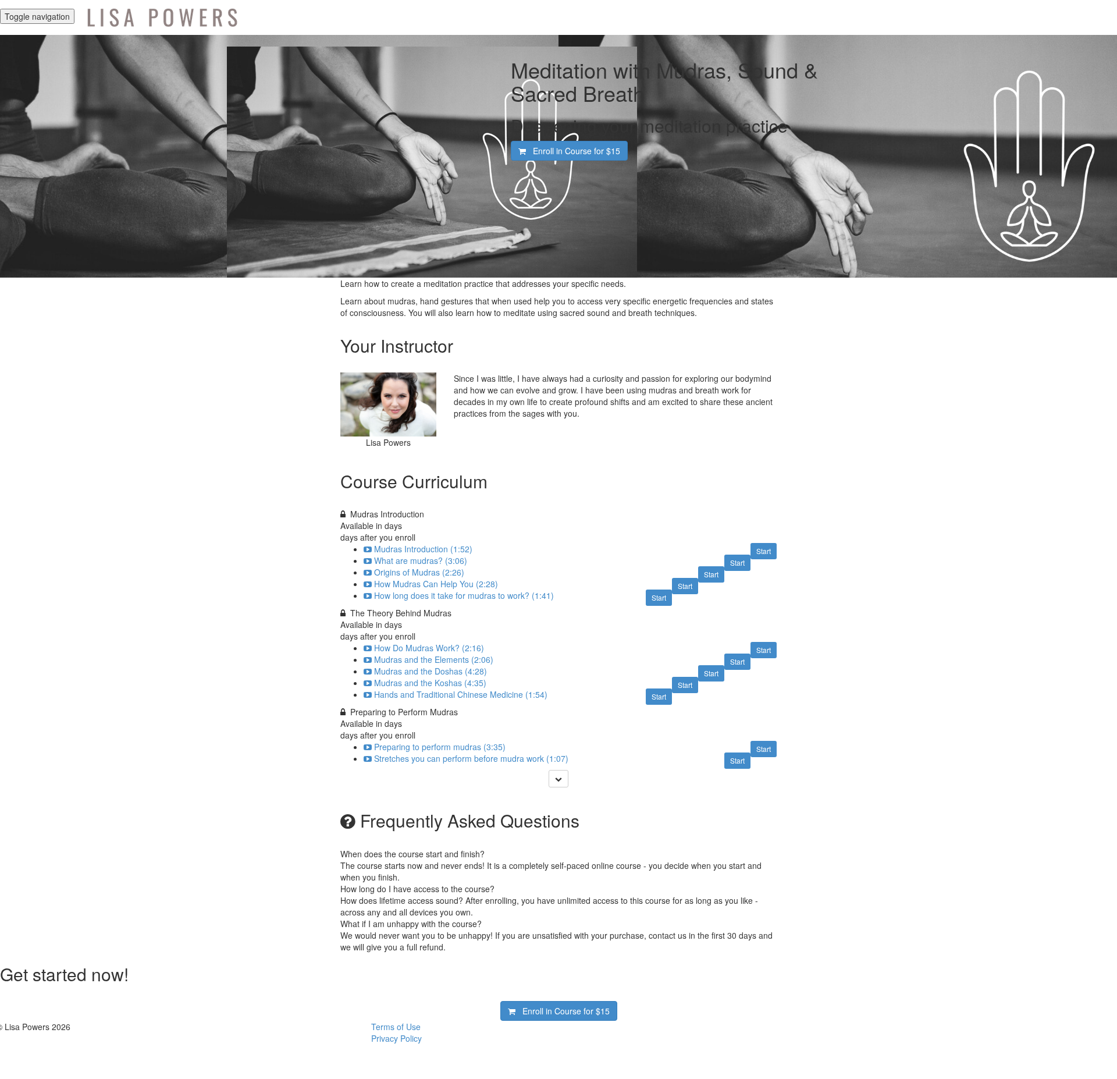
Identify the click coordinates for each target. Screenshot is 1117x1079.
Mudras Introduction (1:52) (423, 549)
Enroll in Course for (573, 151)
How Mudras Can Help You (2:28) (436, 584)
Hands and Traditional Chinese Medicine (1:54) (460, 694)
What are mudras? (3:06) (420, 560)
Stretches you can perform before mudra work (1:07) (471, 758)
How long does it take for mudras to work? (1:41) (464, 595)
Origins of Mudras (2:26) (419, 572)
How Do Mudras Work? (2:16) (429, 648)
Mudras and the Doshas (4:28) (430, 671)
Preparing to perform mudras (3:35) (440, 747)
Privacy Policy (396, 1038)
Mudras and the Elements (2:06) (433, 659)
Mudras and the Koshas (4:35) (430, 682)
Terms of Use (396, 1026)
